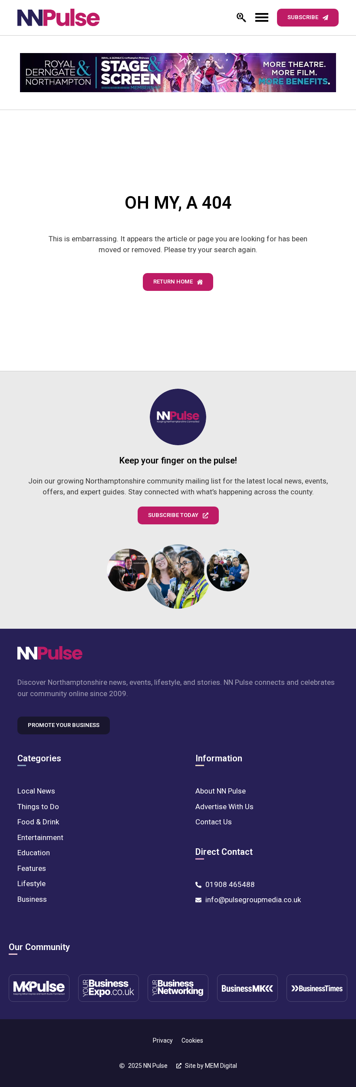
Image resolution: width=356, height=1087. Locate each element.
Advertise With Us (224, 806)
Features (31, 868)
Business (32, 899)
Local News (36, 791)
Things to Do (38, 806)
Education (33, 852)
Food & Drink (38, 821)
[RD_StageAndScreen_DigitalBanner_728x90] (178, 72)
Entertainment (40, 837)
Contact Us (213, 821)
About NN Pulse (220, 791)
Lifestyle (31, 883)
